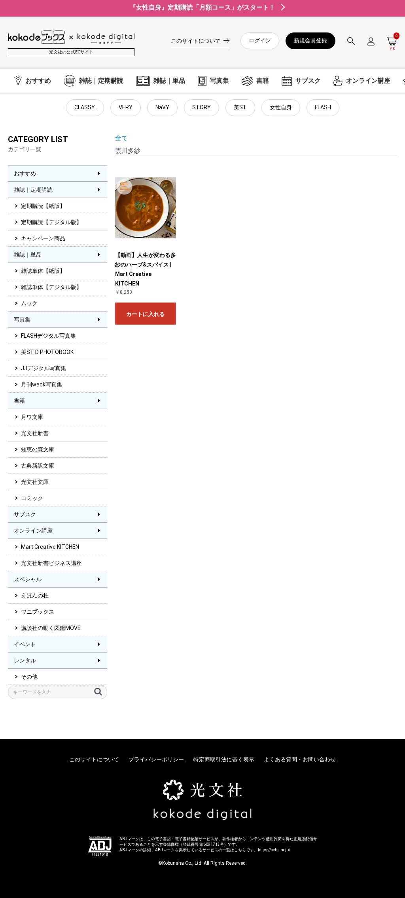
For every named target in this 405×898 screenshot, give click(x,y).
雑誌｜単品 (28, 254)
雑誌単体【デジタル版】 (51, 287)
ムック (29, 303)
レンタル (25, 660)
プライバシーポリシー (156, 759)
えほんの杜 (35, 595)
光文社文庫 (35, 482)
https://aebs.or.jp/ (274, 850)
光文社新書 (35, 433)
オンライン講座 (33, 530)
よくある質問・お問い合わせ (300, 759)
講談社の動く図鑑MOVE (51, 628)
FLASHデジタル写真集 (48, 336)
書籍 (19, 401)
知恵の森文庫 (37, 449)
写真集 (22, 319)
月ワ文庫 (32, 417)
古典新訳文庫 (37, 465)
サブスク (25, 514)
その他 (29, 677)
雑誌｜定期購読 (33, 189)
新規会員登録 (310, 40)
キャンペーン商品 (43, 238)
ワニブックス (37, 612)
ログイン (260, 40)
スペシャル (28, 579)
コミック (32, 498)
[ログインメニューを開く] (371, 44)
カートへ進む (232, 457)
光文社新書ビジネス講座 (51, 563)
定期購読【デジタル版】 (51, 222)
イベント (25, 644)
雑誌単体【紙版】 (43, 271)
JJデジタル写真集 (43, 368)
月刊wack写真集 (41, 384)
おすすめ (25, 173)
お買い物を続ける (178, 457)
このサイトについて (94, 759)
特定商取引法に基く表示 (223, 759)
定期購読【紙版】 (43, 206)
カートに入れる (145, 314)
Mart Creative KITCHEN (50, 547)
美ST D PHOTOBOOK (47, 352)
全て (121, 138)
